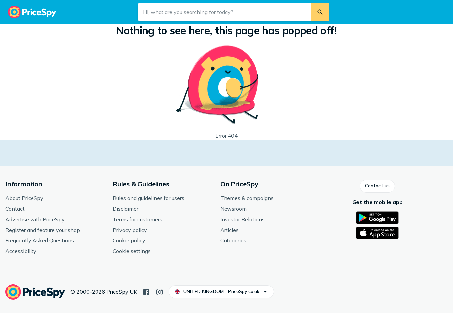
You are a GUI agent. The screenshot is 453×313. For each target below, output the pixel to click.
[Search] (320, 12)
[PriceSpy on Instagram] (159, 291)
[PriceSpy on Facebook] (146, 291)
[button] (377, 186)
